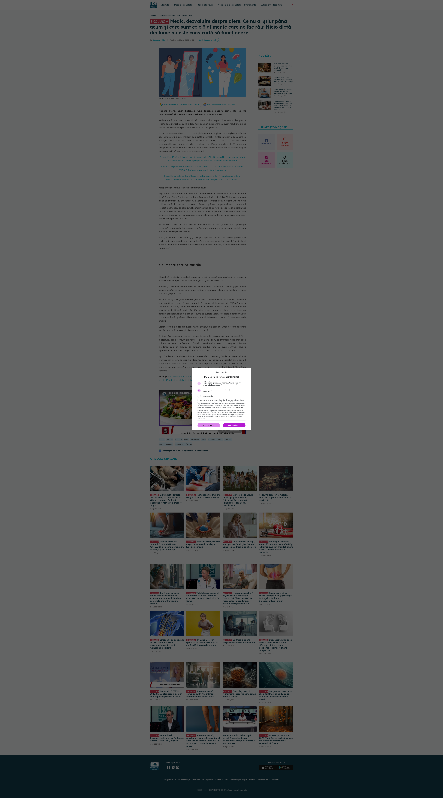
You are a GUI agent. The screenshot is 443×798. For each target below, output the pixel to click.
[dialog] (221, 399)
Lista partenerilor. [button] (239, 407)
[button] (221, 396)
